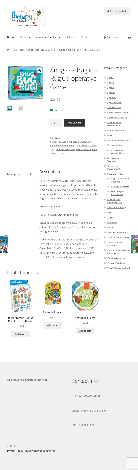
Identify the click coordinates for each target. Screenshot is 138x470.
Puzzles (110, 227)
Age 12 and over (114, 102)
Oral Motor (112, 222)
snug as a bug (57, 153)
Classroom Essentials (117, 117)
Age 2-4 (66, 141)
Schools (71, 37)
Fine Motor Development (118, 140)
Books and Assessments (118, 112)
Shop (23, 37)
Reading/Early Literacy (117, 232)
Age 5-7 (110, 87)
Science (111, 217)
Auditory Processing (116, 207)
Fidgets (110, 135)
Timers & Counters (116, 258)
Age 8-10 (111, 92)
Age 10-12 (111, 97)
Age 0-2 (110, 77)
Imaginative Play (115, 174)
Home (10, 37)
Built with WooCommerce (40, 450)
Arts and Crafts (114, 107)
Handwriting (116, 145)
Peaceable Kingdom (86, 149)
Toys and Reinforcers (117, 263)
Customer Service (46, 37)
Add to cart (74, 122)
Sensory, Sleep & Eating (118, 237)
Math (109, 212)
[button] (39, 70)
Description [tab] (14, 174)
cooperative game (65, 149)
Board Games (26, 49)
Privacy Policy (15, 450)
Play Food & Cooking (120, 186)
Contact (86, 37)
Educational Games (45, 49)
